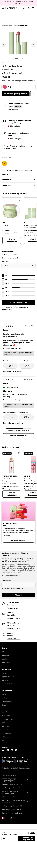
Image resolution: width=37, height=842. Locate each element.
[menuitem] (28, 8)
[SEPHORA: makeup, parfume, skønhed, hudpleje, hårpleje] (11, 8)
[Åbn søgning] (23, 7)
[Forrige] (4, 45)
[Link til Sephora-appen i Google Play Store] (8, 761)
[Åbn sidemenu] (3, 7)
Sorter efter (5, 262)
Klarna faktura (30, 81)
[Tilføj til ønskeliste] (19, 199)
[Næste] (33, 45)
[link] (18, 302)
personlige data (13, 570)
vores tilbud (16, 767)
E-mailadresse (7, 581)
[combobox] (18, 265)
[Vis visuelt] (18, 43)
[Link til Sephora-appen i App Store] (21, 761)
